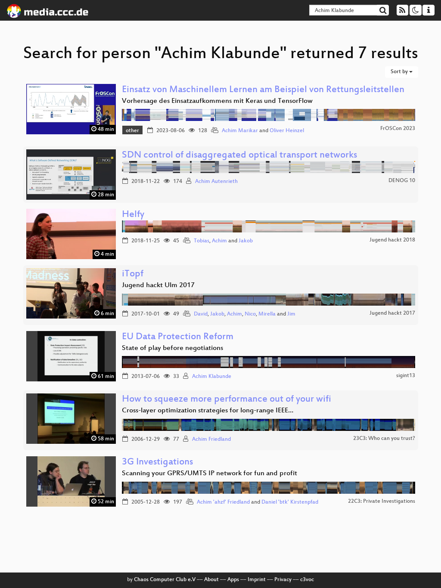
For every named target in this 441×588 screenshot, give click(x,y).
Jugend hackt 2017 (392, 313)
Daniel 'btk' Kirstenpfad (289, 502)
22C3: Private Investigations (381, 501)
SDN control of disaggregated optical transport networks (239, 155)
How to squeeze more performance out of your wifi (226, 399)
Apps (233, 580)
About (211, 580)
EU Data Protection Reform (177, 337)
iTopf (132, 274)
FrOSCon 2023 (397, 129)
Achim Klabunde (211, 377)
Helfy (133, 215)
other (132, 131)
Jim (291, 314)
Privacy (283, 580)
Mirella (267, 314)
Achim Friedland (211, 439)
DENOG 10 (401, 181)
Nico (250, 314)
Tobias (201, 241)
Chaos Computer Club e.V (165, 580)
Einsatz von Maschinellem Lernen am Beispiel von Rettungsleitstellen (263, 90)
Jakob (246, 241)
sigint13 (405, 376)
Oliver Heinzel (287, 131)
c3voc (307, 580)
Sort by (400, 72)
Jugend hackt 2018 (392, 240)
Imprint (257, 580)
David (201, 314)
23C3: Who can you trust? (384, 439)
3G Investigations (157, 462)
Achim (219, 241)
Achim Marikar (240, 131)
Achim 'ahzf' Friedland (223, 502)
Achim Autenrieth (216, 182)
